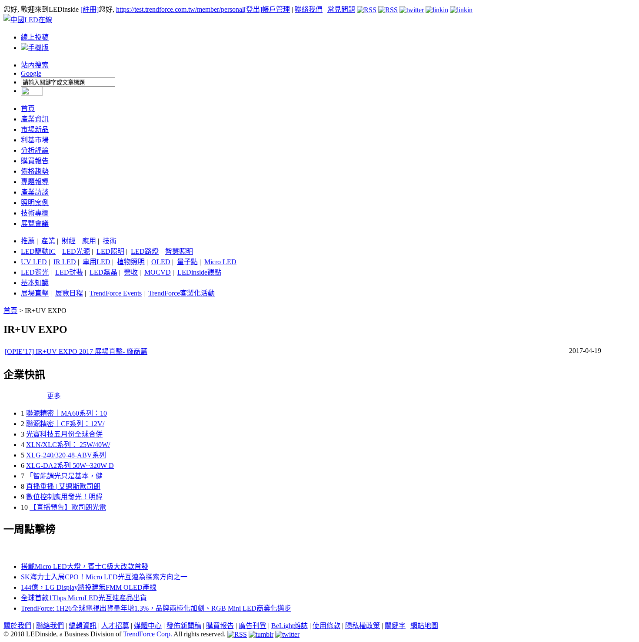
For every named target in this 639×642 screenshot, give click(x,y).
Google (31, 73)
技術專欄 (35, 213)
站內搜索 (35, 65)
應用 (89, 241)
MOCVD (157, 272)
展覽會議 (35, 223)
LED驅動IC (38, 251)
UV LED (34, 262)
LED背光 (35, 272)
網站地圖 (424, 625)
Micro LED (220, 262)
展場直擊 (35, 293)
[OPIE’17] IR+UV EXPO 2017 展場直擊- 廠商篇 (76, 351)
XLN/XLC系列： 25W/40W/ (68, 444)
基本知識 (35, 282)
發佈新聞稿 (183, 625)
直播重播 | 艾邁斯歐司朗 (63, 486)
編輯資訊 (83, 625)
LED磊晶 (103, 272)
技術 (109, 241)
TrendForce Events (116, 293)
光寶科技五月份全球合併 (64, 434)
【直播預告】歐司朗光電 (68, 507)
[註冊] (89, 9)
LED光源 (76, 251)
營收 (131, 272)
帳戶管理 (276, 9)
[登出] (253, 9)
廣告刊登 (252, 625)
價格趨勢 (35, 171)
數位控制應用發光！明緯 (64, 497)
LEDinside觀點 (199, 272)
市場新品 (35, 129)
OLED (160, 262)
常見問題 (341, 9)
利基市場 (35, 140)
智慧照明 (179, 251)
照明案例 (35, 202)
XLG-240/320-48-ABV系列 (66, 455)
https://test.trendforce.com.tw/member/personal (180, 9)
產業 (48, 241)
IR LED (64, 262)
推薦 (28, 241)
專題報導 (35, 181)
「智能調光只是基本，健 (64, 476)
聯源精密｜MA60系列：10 (66, 413)
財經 (69, 241)
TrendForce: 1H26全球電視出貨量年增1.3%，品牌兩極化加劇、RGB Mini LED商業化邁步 (156, 608)
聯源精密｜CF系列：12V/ (65, 423)
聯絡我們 (309, 9)
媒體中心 (148, 625)
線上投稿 (35, 37)
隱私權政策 (362, 625)
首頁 (28, 108)
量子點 (187, 262)
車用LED (96, 262)
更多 (54, 396)
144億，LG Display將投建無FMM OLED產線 (88, 587)
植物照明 (131, 262)
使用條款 (326, 625)
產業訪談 (35, 192)
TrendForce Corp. (147, 634)
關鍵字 (395, 625)
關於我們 (17, 625)
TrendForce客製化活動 (181, 293)
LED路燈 (145, 251)
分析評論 (35, 150)
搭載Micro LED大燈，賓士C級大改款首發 (84, 566)
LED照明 (110, 251)
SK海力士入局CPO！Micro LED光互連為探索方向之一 (104, 577)
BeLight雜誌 (289, 625)
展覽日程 (69, 293)
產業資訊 (35, 119)
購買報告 (35, 161)
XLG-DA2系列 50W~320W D (70, 465)
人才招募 (115, 625)
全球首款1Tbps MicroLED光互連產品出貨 (84, 598)
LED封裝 (69, 272)
